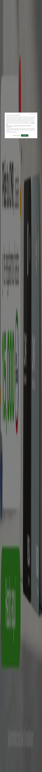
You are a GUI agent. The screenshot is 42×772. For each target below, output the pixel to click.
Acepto (25, 135)
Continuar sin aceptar (33, 113)
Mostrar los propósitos (16, 135)
